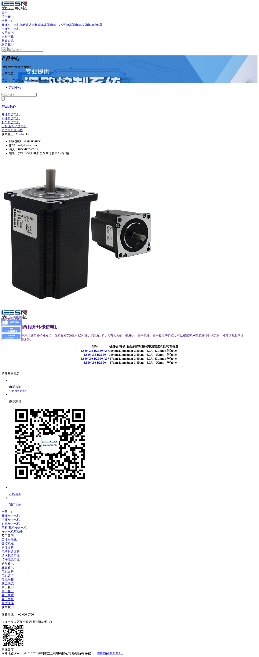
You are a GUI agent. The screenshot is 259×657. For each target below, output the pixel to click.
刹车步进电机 (47, 24)
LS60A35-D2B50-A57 (95, 350)
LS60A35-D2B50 (95, 354)
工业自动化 (9, 539)
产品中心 (8, 21)
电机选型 (8, 575)
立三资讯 (8, 567)
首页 (5, 13)
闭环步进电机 (29, 24)
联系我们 (8, 44)
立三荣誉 (8, 595)
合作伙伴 (8, 603)
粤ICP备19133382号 (110, 653)
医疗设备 (8, 547)
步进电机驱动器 (91, 24)
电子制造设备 (11, 551)
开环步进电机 (11, 24)
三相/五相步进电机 (68, 24)
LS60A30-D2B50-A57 (95, 358)
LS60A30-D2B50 (95, 362)
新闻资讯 (8, 40)
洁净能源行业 (11, 559)
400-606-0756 (17, 390)
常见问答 (8, 579)
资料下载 (8, 36)
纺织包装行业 (11, 555)
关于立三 (8, 591)
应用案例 (8, 32)
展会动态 (8, 583)
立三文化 (8, 599)
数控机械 (8, 543)
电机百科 (8, 571)
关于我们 (8, 17)
